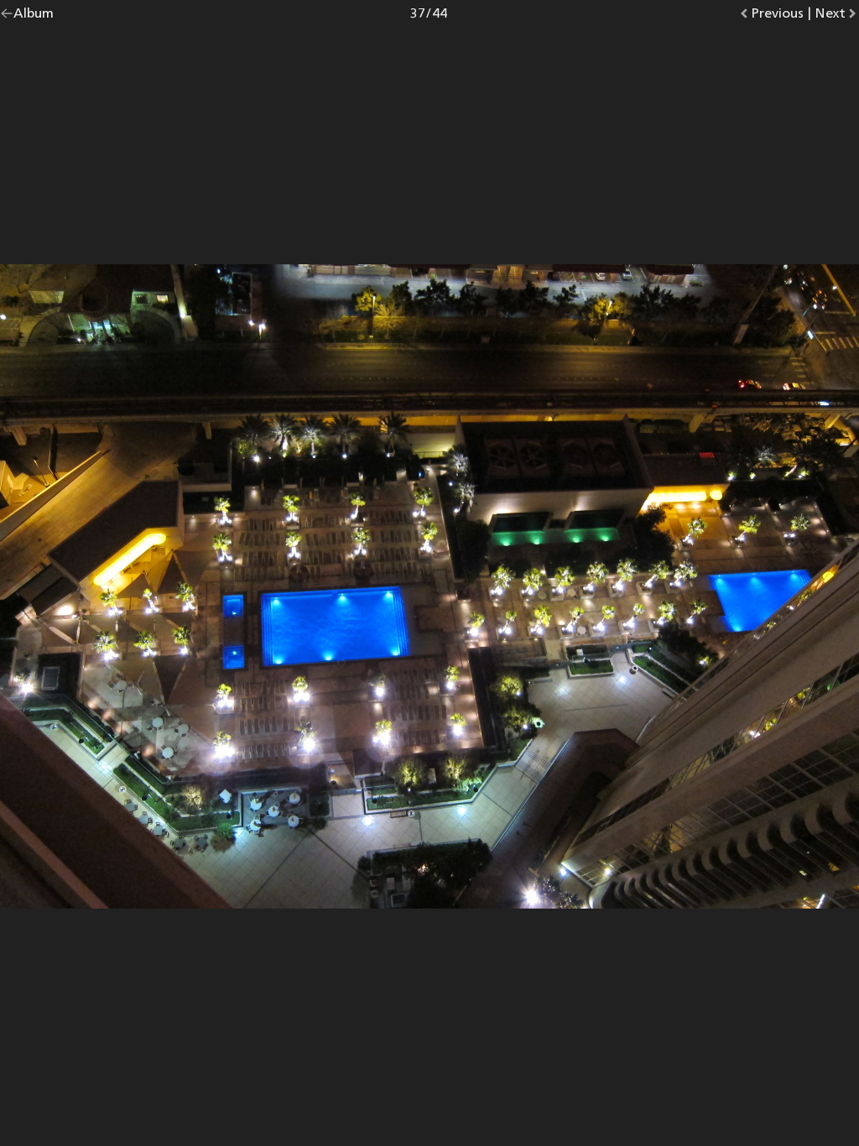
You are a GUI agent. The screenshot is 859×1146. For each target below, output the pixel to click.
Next (837, 16)
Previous (777, 16)
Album (33, 16)
